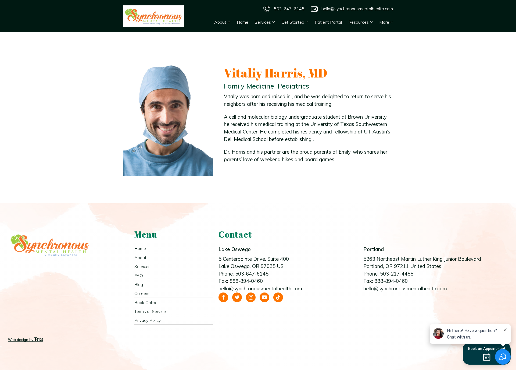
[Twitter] (237, 297)
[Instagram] (251, 297)
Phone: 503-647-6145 (243, 274)
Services (263, 22)
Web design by (21, 339)
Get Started (292, 22)
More (384, 22)
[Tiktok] (278, 297)
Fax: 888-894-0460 (240, 281)
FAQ (138, 275)
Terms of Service (150, 311)
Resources (358, 22)
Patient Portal (328, 22)
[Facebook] (223, 297)
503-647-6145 (288, 8)
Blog (138, 284)
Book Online (145, 302)
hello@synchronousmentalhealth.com (356, 8)
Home (242, 22)
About (220, 22)
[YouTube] (264, 297)
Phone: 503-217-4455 (388, 274)
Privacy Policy (147, 320)
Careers (141, 293)
